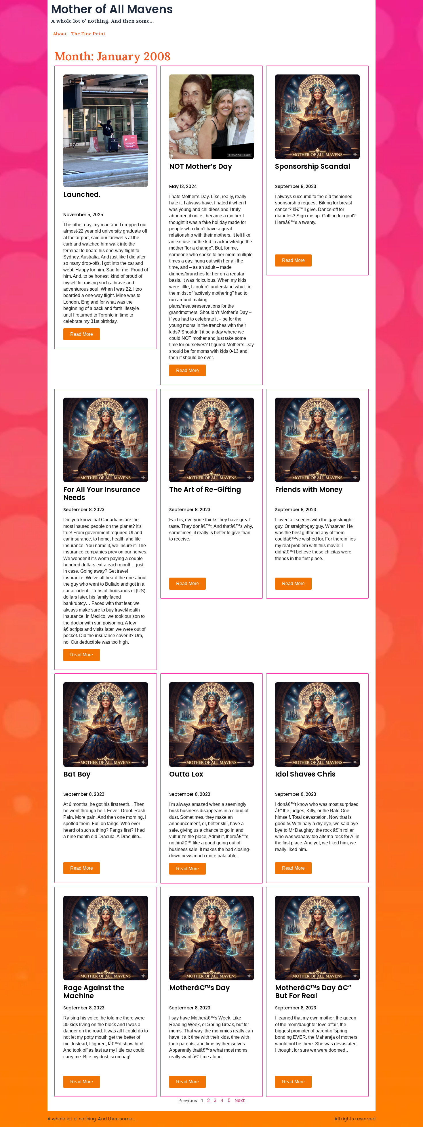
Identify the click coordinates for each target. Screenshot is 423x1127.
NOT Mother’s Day (200, 166)
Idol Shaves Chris (305, 774)
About (60, 34)
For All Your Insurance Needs (101, 493)
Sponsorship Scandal (312, 166)
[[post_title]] (105, 130)
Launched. (81, 194)
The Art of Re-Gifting (205, 489)
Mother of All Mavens (112, 9)
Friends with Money (309, 489)
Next (240, 1100)
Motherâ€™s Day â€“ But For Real (313, 991)
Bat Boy (77, 774)
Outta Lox (186, 774)
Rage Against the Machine (93, 991)
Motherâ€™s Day (199, 987)
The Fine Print (88, 34)
